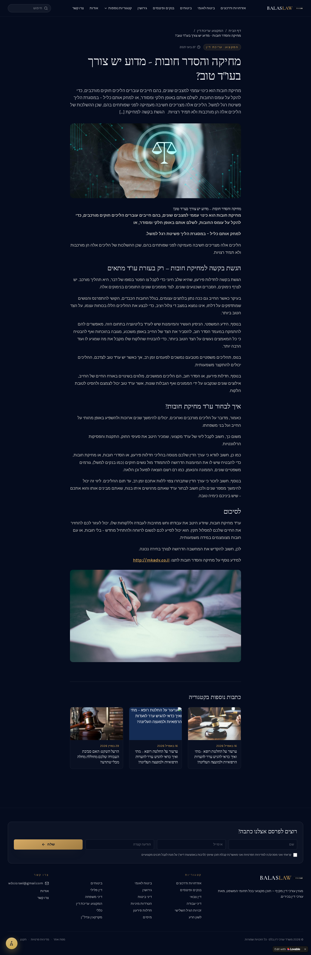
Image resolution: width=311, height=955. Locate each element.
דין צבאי (195, 897)
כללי (99, 910)
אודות (94, 8)
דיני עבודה (194, 904)
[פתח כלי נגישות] (11, 943)
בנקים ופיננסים (163, 8)
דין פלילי (96, 890)
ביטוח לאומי (206, 8)
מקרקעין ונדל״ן (91, 917)
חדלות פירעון (142, 910)
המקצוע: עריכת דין (210, 31)
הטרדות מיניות (141, 904)
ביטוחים (186, 8)
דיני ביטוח (145, 897)
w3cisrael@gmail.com (25, 883)
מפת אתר (59, 939)
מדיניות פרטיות (40, 939)
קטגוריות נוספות (120, 8)
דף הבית (235, 31)
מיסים (147, 917)
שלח (51, 844)
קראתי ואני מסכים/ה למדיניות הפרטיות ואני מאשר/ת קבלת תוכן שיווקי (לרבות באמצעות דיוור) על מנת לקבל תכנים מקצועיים (216, 854)
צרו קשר (78, 8)
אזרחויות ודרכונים (233, 8)
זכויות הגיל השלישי (188, 910)
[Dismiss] (305, 949)
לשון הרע (195, 917)
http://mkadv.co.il (151, 560)
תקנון (23, 939)
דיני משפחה (93, 897)
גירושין (142, 8)
